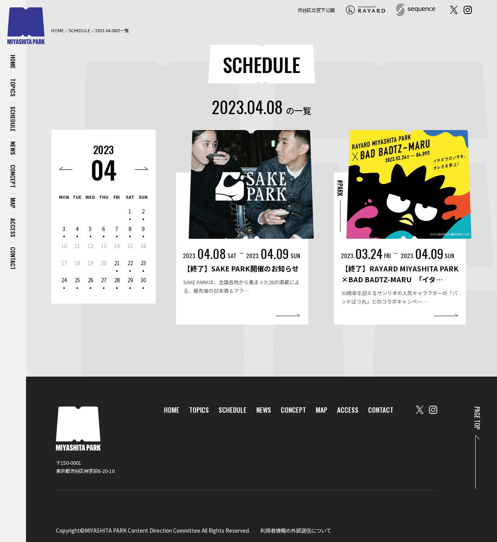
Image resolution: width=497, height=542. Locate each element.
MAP (13, 203)
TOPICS (13, 87)
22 (130, 263)
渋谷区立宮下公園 (316, 10)
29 (130, 280)
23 (143, 263)
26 (90, 280)
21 (117, 263)
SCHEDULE (13, 119)
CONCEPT (13, 176)
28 (117, 280)
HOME (13, 62)
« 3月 (66, 168)
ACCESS (13, 227)
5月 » (142, 168)
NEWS (13, 148)
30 (143, 280)
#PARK (340, 188)
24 (64, 280)
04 (103, 169)
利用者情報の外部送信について (296, 530)
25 (77, 280)
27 (103, 280)
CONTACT (13, 258)
